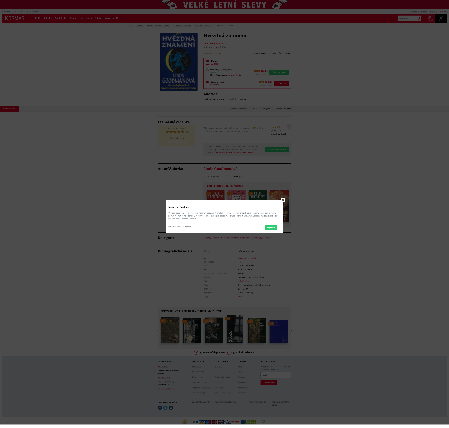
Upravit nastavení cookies (179, 226)
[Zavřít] (283, 200)
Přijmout (271, 227)
